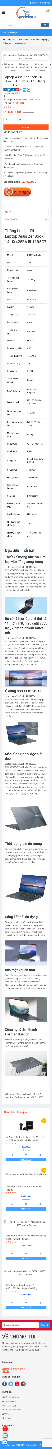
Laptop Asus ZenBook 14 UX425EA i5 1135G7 (23, 1097)
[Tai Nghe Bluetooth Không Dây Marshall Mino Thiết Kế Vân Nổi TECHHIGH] (26, 1125)
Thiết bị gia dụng (9, 1405)
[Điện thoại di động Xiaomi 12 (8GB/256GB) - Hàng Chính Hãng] (26, 1273)
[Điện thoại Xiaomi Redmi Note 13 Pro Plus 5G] (26, 1174)
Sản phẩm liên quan (16, 1112)
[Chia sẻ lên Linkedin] (13, 89)
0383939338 (18, 1369)
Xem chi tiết (26, 1159)
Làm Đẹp (6, 1414)
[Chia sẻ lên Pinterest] (17, 89)
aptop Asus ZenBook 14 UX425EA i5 (27, 1094)
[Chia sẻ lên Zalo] (28, 90)
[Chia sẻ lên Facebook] (5, 89)
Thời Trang (7, 1418)
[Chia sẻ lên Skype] (24, 90)
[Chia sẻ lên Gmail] (20, 90)
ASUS (17, 93)
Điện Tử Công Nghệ (10, 1397)
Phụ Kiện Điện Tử (9, 1401)
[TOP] (43, 1432)
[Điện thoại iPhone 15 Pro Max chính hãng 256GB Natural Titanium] (26, 1223)
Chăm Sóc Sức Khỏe (11, 1410)
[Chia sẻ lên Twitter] (9, 90)
